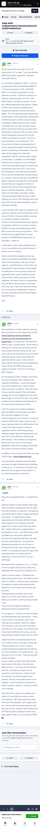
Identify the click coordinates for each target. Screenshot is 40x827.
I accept (33, 816)
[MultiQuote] (3, 311)
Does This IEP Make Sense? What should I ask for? (20, 42)
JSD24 (9, 323)
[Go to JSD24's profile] (4, 324)
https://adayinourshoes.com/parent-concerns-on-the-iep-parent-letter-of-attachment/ (16, 338)
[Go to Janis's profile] (3, 41)
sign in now (15, 738)
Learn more (4, 4)
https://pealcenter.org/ (22, 456)
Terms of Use (6, 818)
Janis (7, 39)
